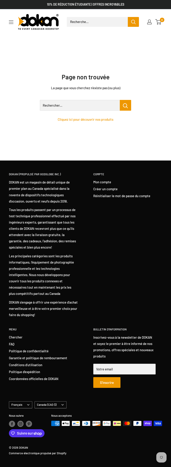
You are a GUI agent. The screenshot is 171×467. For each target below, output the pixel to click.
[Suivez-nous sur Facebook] (12, 424)
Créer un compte (105, 189)
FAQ (11, 344)
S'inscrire (107, 382)
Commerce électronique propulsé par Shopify (37, 453)
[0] (158, 22)
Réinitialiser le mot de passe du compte (121, 196)
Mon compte (102, 182)
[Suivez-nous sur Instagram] (20, 424)
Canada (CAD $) (47, 404)
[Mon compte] (149, 21)
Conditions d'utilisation (25, 365)
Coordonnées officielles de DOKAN (33, 379)
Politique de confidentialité (29, 351)
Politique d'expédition (24, 372)
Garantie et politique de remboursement (38, 358)
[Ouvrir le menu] (11, 22)
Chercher (15, 337)
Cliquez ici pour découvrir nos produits (85, 119)
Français (16, 404)
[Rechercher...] (125, 105)
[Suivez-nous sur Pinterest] (29, 424)
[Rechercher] (133, 22)
